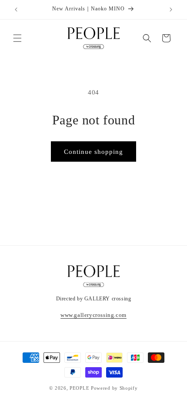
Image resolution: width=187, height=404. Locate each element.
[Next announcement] (170, 9)
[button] (17, 38)
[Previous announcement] (16, 9)
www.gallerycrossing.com (93, 315)
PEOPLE (79, 388)
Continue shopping (93, 151)
